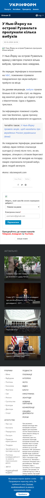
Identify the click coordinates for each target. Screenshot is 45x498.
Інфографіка (28, 394)
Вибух (27, 179)
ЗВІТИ (8, 467)
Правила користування (11, 440)
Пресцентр (26, 9)
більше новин (22, 239)
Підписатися (13, 222)
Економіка (10, 386)
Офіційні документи (27, 412)
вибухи (30, 89)
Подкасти (27, 371)
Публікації (27, 374)
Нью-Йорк (17, 179)
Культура (9, 405)
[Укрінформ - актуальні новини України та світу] (22, 4)
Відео (25, 386)
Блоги (25, 390)
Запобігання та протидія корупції (13, 450)
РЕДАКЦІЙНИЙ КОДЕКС (12, 472)
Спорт (8, 413)
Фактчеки (9, 390)
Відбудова (10, 378)
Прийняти (22, 494)
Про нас (9, 424)
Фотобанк (16, 9)
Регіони (9, 398)
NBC (7, 75)
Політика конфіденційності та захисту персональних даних (13, 459)
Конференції (28, 407)
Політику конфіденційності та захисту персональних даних (22, 487)
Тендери (9, 445)
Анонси (36, 9)
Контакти (9, 428)
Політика (9, 382)
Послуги (7, 9)
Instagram (17, 234)
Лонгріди (26, 398)
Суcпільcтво (10, 401)
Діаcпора (9, 409)
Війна (8, 374)
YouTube (29, 234)
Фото (25, 382)
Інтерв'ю (26, 378)
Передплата (11, 432)
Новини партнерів (27, 403)
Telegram (6, 234)
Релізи (25, 417)
